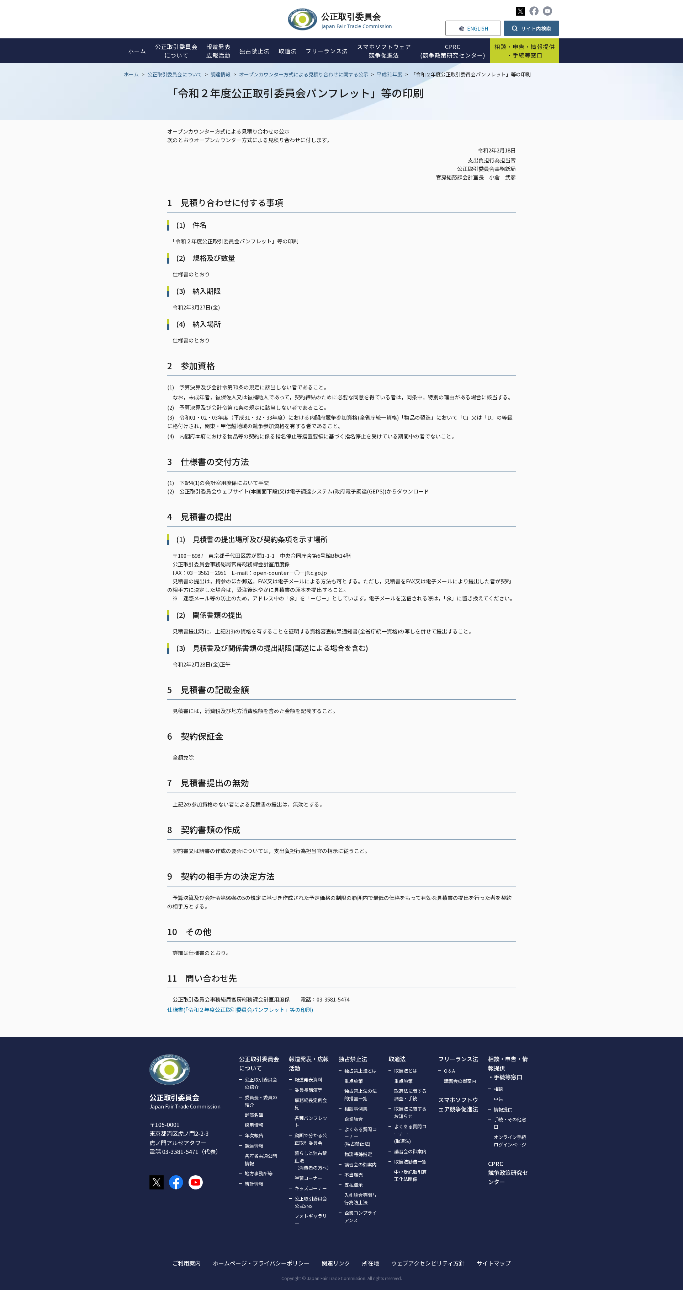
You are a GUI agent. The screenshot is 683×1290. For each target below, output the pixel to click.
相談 (498, 1088)
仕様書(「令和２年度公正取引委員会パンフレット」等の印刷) (240, 1009)
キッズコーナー (311, 1188)
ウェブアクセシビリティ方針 (428, 1263)
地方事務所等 (258, 1173)
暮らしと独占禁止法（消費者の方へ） (312, 1160)
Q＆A (449, 1070)
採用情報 (254, 1125)
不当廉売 (353, 1174)
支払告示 (353, 1184)
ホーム (131, 74)
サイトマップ (494, 1263)
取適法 (397, 1058)
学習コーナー (308, 1178)
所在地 (370, 1263)
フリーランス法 (458, 1058)
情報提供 (503, 1109)
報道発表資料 (308, 1079)
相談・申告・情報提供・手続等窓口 (508, 1067)
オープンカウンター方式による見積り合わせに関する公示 (303, 74)
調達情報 (221, 74)
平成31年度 (389, 74)
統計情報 (254, 1183)
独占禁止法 (353, 1058)
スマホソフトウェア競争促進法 (458, 1104)
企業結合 (353, 1119)
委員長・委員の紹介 (261, 1101)
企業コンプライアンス (360, 1216)
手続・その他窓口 (510, 1123)
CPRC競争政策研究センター (508, 1172)
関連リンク (336, 1263)
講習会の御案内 (360, 1164)
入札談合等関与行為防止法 (360, 1199)
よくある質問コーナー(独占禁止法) (360, 1137)
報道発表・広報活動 (309, 1063)
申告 (498, 1099)
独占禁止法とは (360, 1070)
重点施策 (353, 1081)
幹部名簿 (254, 1115)
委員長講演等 (308, 1089)
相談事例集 (355, 1108)
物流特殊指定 (358, 1154)
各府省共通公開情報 (261, 1160)
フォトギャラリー (311, 1220)
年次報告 (254, 1135)
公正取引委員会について (174, 74)
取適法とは (405, 1070)
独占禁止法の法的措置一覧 (360, 1094)
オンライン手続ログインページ (510, 1141)
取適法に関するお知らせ (410, 1112)
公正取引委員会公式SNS (311, 1202)
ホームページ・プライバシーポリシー (261, 1263)
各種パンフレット (311, 1121)
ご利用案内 (186, 1263)
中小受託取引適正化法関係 (410, 1175)
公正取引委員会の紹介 (261, 1083)
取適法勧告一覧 (410, 1161)
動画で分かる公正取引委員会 (311, 1139)
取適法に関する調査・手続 (410, 1094)
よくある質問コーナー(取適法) (410, 1134)
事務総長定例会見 (311, 1104)
